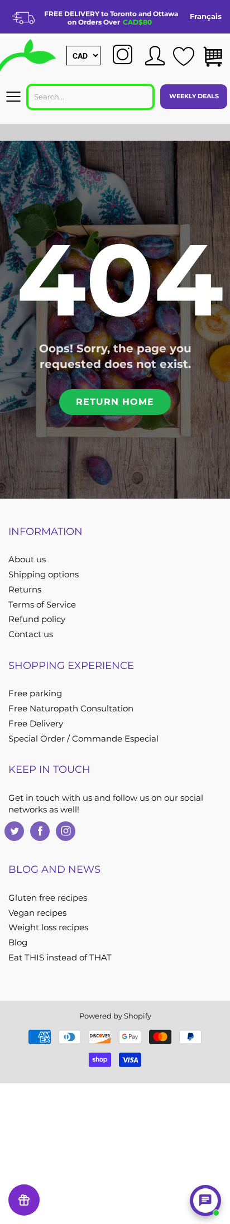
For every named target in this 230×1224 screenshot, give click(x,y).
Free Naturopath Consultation (70, 709)
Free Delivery (35, 724)
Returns (24, 590)
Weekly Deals (194, 96)
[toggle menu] (13, 96)
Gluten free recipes (47, 898)
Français (206, 16)
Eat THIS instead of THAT (60, 958)
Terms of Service (42, 605)
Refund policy (36, 619)
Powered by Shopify (115, 1015)
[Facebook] (40, 831)
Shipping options (43, 575)
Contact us (30, 634)
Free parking (35, 693)
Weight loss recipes (48, 927)
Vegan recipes (37, 913)
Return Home (115, 401)
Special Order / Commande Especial (83, 739)
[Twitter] (14, 831)
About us (27, 559)
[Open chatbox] (205, 1200)
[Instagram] (65, 831)
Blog (17, 943)
